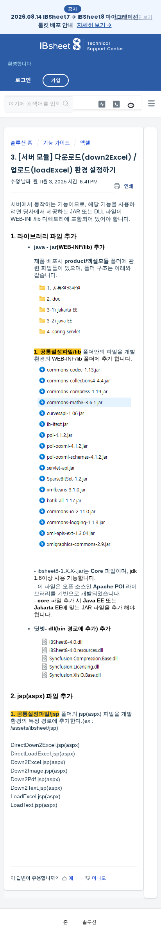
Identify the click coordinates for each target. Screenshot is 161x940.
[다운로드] (66, 475)
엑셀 (85, 143)
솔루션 (89, 922)
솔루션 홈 (22, 143)
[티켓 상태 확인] (102, 104)
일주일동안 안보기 (133, 17)
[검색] (66, 104)
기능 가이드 (56, 143)
